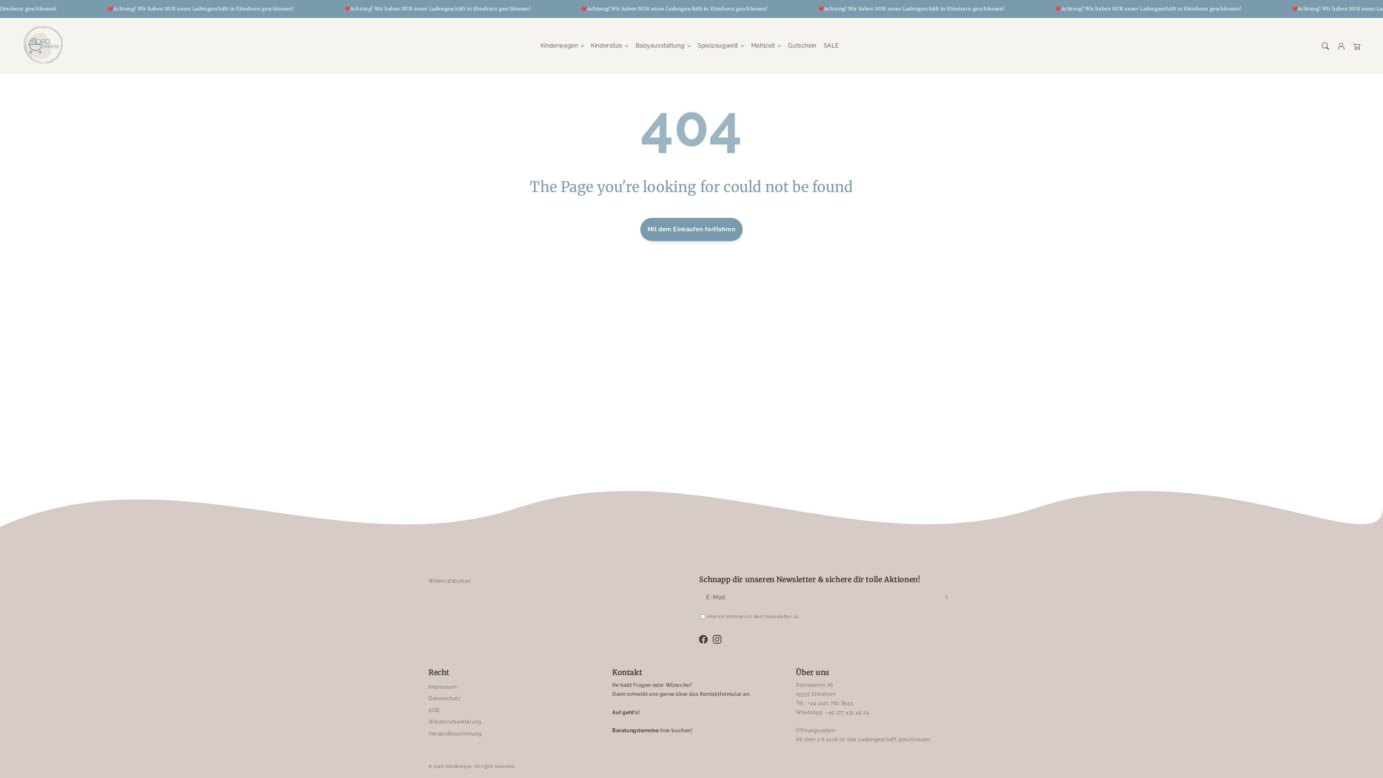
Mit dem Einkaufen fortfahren (692, 229)
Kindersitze (606, 45)
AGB (434, 710)
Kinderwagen (559, 45)
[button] (1325, 46)
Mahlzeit (763, 45)
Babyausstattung (660, 45)
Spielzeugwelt (718, 45)
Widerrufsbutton (450, 581)
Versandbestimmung (455, 734)
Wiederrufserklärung (455, 722)
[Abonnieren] (946, 597)
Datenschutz (445, 698)
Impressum (443, 687)
